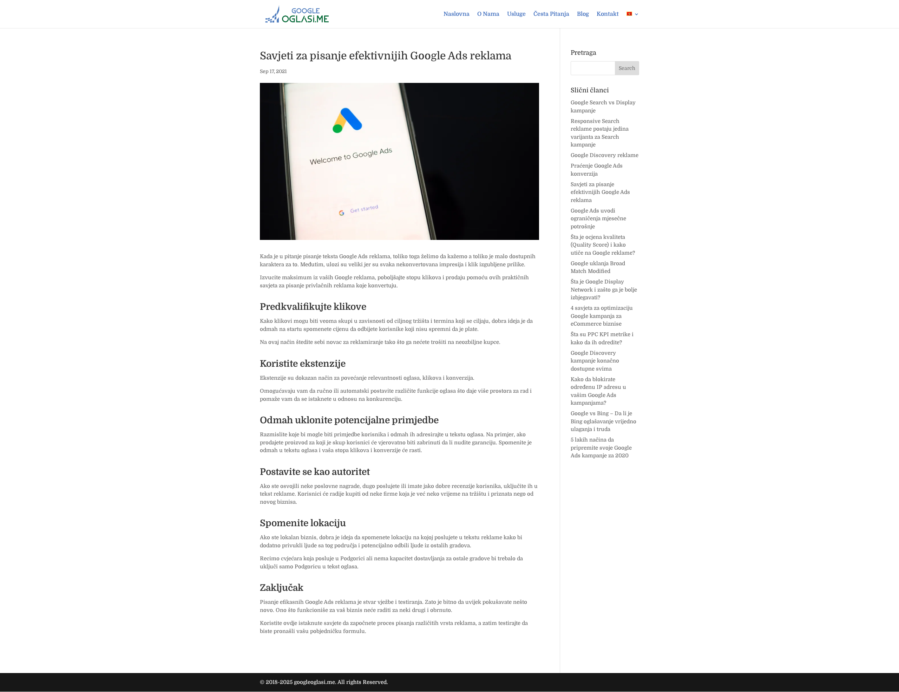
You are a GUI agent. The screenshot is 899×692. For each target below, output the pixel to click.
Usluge (516, 14)
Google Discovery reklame (604, 155)
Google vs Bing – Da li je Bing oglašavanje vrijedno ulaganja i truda (603, 421)
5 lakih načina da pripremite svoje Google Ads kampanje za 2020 (601, 448)
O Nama (488, 14)
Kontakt (608, 14)
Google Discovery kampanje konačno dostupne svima (595, 361)
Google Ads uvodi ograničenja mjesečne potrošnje (598, 219)
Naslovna (457, 14)
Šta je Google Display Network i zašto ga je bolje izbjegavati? (604, 290)
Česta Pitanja (551, 14)
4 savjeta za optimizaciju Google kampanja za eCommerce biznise (602, 316)
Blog (583, 14)
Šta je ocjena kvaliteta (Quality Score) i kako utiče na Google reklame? (603, 245)
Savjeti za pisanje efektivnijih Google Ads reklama (600, 192)
